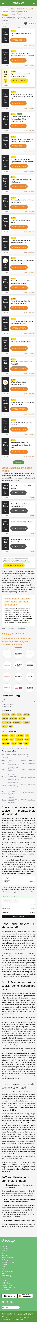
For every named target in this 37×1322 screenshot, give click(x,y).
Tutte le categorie (7, 1257)
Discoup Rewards (7, 560)
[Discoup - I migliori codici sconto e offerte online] (18, 2)
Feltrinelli (5, 743)
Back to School (7, 1285)
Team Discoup (6, 1276)
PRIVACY (19, 1314)
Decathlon (19, 739)
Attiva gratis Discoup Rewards (14, 565)
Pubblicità (5, 1251)
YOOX (13, 714)
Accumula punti (19, 80)
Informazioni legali (8, 1271)
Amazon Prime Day (8, 1287)
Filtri (32, 23)
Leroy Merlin (6, 722)
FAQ (3, 1267)
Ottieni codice (18, 40)
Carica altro (18, 462)
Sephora (5, 735)
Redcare (5, 739)
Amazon (4, 726)
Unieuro (5, 718)
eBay (10, 726)
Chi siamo (5, 1248)
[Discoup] (18, 1241)
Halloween (5, 1290)
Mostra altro (18, 647)
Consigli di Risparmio (17, 14)
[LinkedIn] (7, 1302)
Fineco (19, 714)
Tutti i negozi (6, 1255)
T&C (3, 1269)
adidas (27, 739)
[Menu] (3, 2)
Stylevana (20, 735)
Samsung (22, 718)
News (3, 1253)
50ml (27, 735)
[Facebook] (3, 1302)
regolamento (26, 561)
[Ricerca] (33, 2)
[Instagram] (11, 1302)
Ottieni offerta (19, 166)
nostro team (7, 612)
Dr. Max (14, 743)
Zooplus (26, 714)
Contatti (4, 1264)
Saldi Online (6, 1283)
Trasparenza (6, 1273)
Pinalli (12, 735)
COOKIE (25, 1314)
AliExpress (5, 714)
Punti (5, 15)
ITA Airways (13, 718)
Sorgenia (26, 722)
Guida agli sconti (7, 1260)
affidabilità (27, 622)
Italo (11, 739)
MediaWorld (17, 722)
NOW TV (26, 743)
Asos (20, 743)
